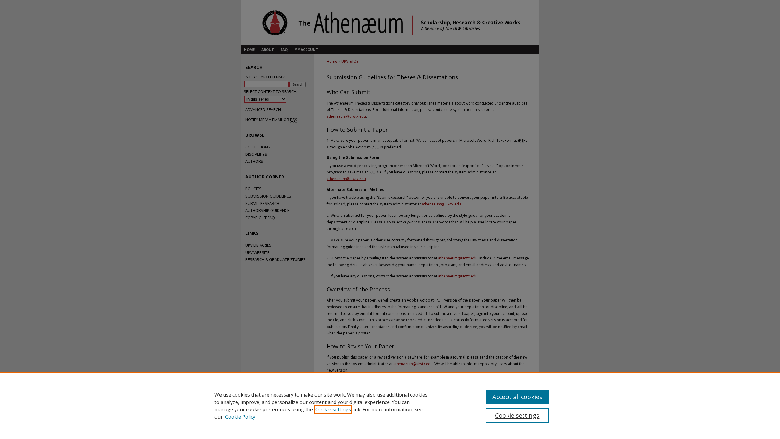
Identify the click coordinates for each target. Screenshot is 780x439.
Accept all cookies (517, 397)
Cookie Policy (240, 416)
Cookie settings (333, 409)
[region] (390, 405)
